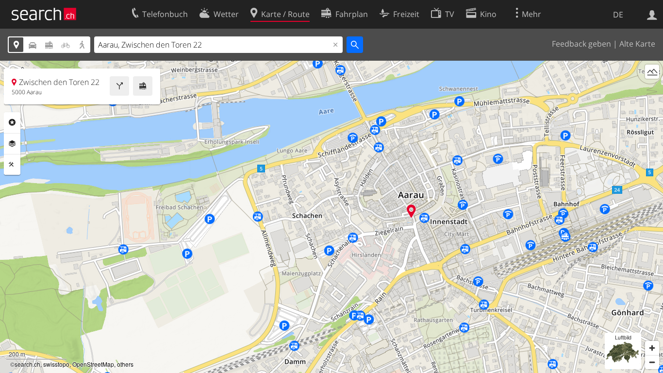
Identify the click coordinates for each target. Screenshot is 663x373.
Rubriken (12, 122)
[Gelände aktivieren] (652, 72)
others (125, 364)
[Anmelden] (652, 14)
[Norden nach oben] (652, 90)
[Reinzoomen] (652, 348)
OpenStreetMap (93, 364)
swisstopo (56, 364)
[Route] (119, 86)
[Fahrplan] (142, 86)
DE (618, 14)
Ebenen (12, 144)
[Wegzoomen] (652, 362)
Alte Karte (637, 43)
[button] (411, 211)
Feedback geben (581, 43)
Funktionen (12, 164)
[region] (331, 217)
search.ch (27, 364)
